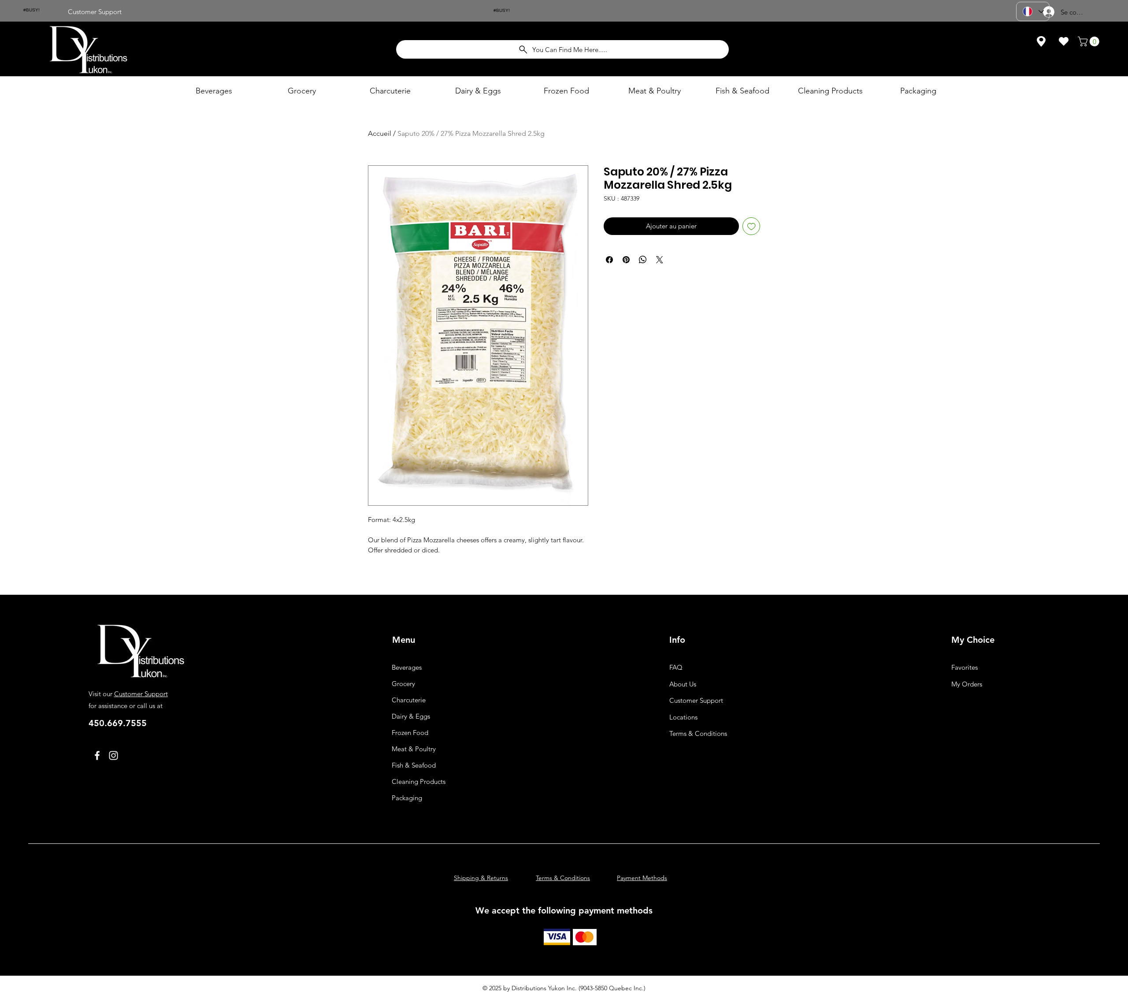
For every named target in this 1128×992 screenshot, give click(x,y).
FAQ (676, 667)
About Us (682, 684)
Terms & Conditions (698, 733)
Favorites (964, 667)
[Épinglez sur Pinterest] (626, 259)
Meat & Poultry (414, 749)
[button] (1090, 41)
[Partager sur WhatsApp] (643, 259)
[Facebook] (97, 755)
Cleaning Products (418, 781)
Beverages (407, 667)
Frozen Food (410, 732)
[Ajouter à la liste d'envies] (751, 226)
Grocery (403, 683)
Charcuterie (409, 700)
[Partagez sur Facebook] (609, 259)
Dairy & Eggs (411, 716)
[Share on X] (659, 259)
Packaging (407, 798)
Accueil (379, 133)
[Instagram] (113, 755)
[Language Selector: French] (1033, 11)
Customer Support (141, 694)
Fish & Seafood (414, 765)
